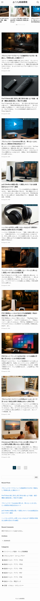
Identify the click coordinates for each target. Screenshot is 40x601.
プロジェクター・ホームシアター (14, 556)
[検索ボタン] (38, 2)
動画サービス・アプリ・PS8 (13, 577)
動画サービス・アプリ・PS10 (13, 560)
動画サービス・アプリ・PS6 (13, 568)
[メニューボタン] (2, 2)
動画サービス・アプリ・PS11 (13, 564)
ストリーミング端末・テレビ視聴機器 (16, 551)
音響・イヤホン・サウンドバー (14, 585)
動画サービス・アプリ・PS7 (13, 573)
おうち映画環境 (20, 2)
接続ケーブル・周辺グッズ (12, 581)
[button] (15, 24)
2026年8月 (7, 540)
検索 (36, 477)
